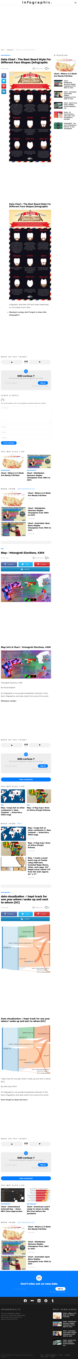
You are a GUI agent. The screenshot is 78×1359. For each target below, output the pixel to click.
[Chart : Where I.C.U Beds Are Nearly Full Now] (13, 461)
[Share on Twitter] (3, 81)
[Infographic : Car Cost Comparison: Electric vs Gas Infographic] (58, 126)
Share (11, 74)
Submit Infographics (51, 1355)
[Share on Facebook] (3, 75)
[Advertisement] (30, 181)
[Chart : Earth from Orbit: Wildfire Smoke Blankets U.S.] (58, 105)
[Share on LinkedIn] (3, 91)
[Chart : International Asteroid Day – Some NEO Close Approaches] (13, 1195)
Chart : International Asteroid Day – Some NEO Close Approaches (11, 1209)
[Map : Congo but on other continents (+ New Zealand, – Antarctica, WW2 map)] (13, 796)
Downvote (40, 362)
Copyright (67, 1355)
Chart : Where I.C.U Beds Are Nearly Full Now (12, 474)
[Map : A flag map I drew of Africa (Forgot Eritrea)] (39, 796)
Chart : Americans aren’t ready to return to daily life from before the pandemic (38, 1210)
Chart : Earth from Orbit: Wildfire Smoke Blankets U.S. (70, 105)
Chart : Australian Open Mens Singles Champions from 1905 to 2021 (39, 526)
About (60, 1355)
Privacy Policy (44, 1356)
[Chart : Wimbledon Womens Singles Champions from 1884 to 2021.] (39, 461)
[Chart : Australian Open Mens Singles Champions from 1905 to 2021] (13, 529)
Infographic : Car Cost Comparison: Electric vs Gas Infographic (70, 126)
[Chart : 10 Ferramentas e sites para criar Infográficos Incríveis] (58, 114)
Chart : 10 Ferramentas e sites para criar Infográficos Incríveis (69, 115)
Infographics (5, 470)
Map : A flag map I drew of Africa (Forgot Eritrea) (38, 809)
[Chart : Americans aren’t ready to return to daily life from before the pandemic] (39, 1195)
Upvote (12, 362)
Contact (52, 1356)
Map (2, 805)
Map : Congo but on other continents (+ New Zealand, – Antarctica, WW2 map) (13, 811)
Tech (41, 1355)
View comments (26, 779)
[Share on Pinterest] (3, 86)
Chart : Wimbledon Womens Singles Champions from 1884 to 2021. (38, 476)
